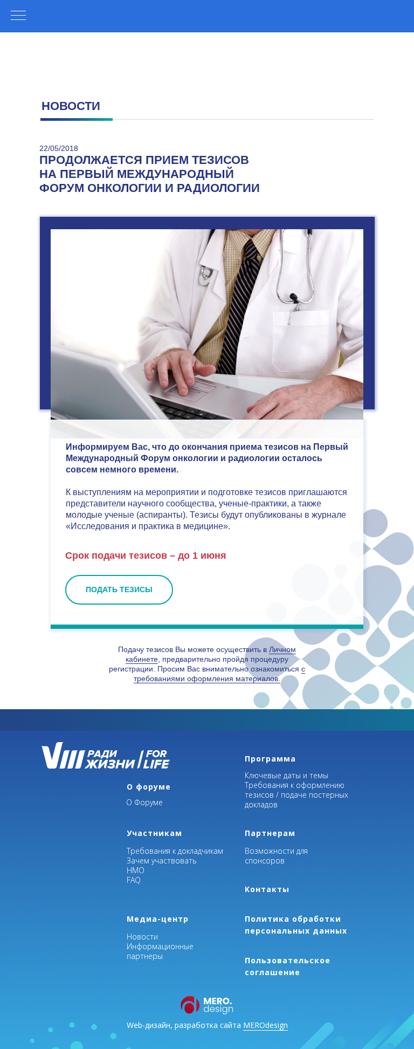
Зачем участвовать (162, 860)
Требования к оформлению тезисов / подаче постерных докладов (296, 795)
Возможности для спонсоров (276, 856)
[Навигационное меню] (18, 16)
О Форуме (144, 802)
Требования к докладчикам (175, 851)
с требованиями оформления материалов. (219, 673)
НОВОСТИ (71, 106)
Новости (142, 936)
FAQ (134, 880)
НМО (135, 870)
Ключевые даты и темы (286, 775)
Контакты (267, 889)
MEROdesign (265, 1025)
